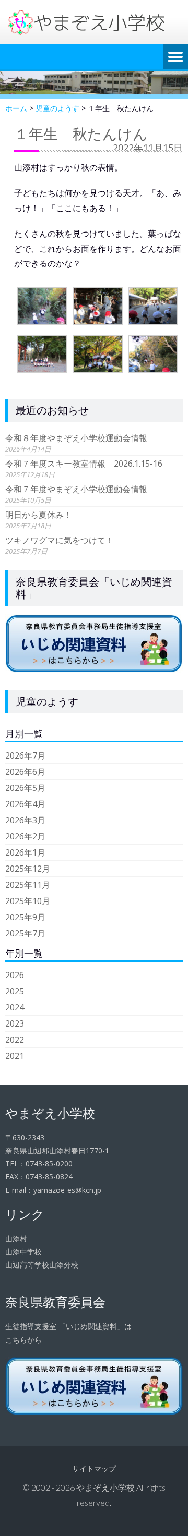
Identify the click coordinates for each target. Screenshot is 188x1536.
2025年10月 (27, 901)
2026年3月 (25, 820)
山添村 (16, 1239)
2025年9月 (25, 917)
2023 (14, 1023)
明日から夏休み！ (38, 514)
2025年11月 (27, 885)
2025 (14, 991)
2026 (14, 975)
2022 (14, 1039)
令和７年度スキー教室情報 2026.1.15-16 (83, 463)
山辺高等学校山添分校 (41, 1265)
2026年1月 (25, 852)
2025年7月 (25, 933)
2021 (14, 1056)
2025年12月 (27, 868)
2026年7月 (25, 755)
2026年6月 (25, 771)
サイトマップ (94, 1468)
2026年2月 (25, 836)
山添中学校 (23, 1252)
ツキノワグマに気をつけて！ (59, 540)
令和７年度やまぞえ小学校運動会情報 (76, 489)
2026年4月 (25, 804)
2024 (14, 1007)
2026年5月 (25, 788)
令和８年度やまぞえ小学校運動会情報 (76, 438)
